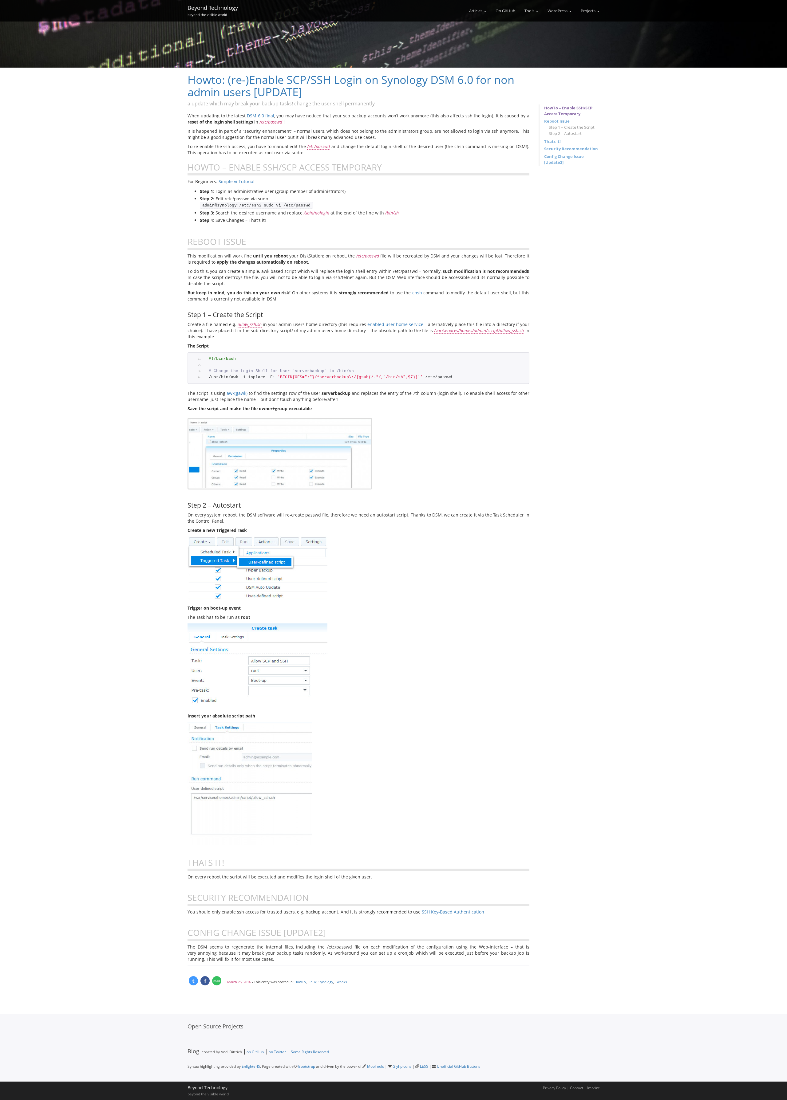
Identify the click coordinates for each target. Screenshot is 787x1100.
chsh (417, 293)
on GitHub (255, 1052)
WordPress (558, 11)
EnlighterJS (251, 1066)
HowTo (300, 982)
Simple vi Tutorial (237, 181)
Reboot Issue (557, 121)
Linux (312, 982)
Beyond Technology (213, 9)
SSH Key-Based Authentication (453, 912)
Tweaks (341, 982)
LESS (424, 1066)
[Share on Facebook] (205, 980)
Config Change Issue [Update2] (564, 159)
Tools (529, 11)
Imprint (593, 1087)
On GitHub (505, 11)
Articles (476, 11)
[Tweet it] (193, 980)
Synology (325, 982)
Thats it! (552, 141)
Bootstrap (306, 1066)
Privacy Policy (554, 1087)
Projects (588, 11)
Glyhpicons (402, 1066)
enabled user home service (395, 324)
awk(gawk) (237, 393)
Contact (576, 1087)
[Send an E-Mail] (216, 980)
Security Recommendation (571, 148)
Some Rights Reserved (310, 1052)
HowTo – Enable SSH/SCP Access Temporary (568, 110)
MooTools (375, 1066)
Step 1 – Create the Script (572, 127)
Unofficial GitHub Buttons (458, 1066)
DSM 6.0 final (260, 116)
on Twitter (277, 1052)
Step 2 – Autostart (565, 133)
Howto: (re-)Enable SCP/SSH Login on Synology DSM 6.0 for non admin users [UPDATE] (351, 86)
